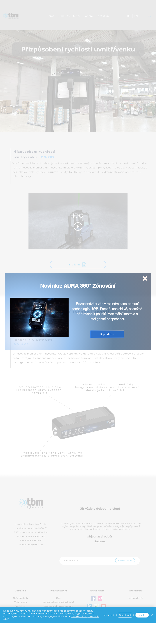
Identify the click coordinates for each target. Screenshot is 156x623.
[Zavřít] (152, 615)
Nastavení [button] (108, 615)
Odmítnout (125, 615)
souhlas (142, 615)
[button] (145, 278)
